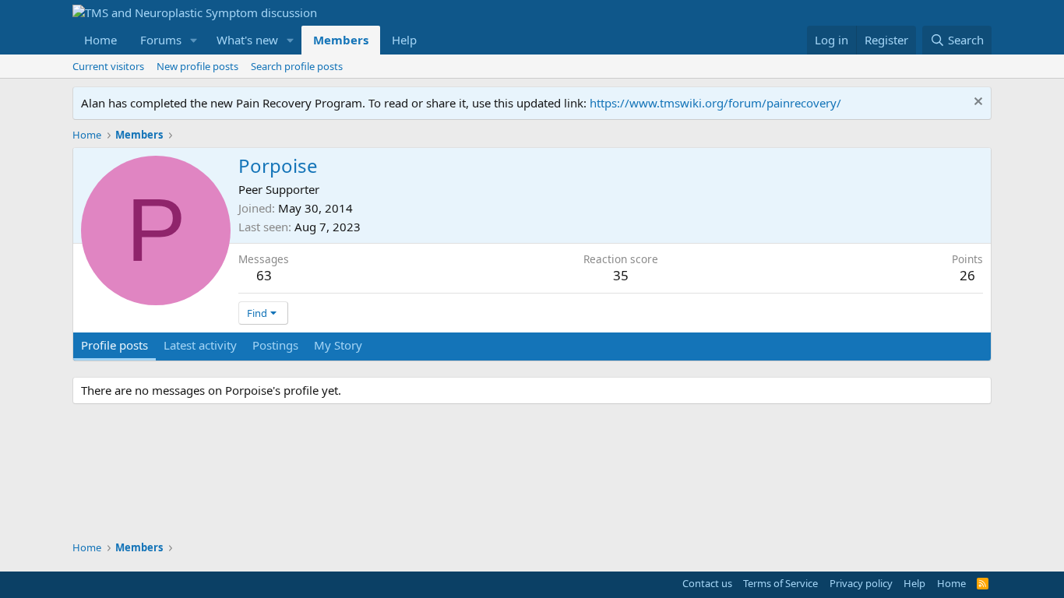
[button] (194, 40)
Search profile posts (297, 66)
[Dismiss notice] (976, 103)
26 (967, 275)
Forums (160, 39)
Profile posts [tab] (114, 345)
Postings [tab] (275, 345)
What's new (247, 39)
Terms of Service (780, 583)
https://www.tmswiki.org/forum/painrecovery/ (715, 103)
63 (264, 275)
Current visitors (108, 66)
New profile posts (197, 66)
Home (100, 39)
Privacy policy (861, 583)
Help (404, 39)
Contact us (707, 583)
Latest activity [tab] (200, 345)
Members (340, 39)
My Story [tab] (338, 345)
